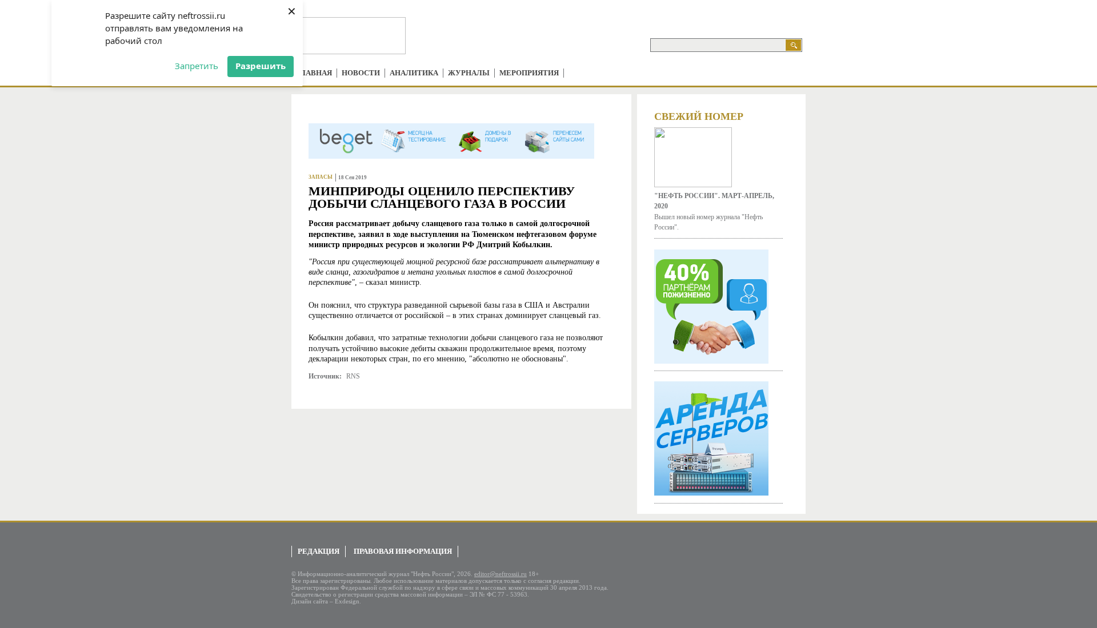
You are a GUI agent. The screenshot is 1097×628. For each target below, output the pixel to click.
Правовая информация (403, 551)
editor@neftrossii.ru (500, 573)
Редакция (318, 551)
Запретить (196, 65)
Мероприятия (529, 73)
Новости (361, 73)
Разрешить (260, 65)
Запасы (321, 177)
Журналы (469, 73)
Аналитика (414, 73)
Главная (314, 73)
